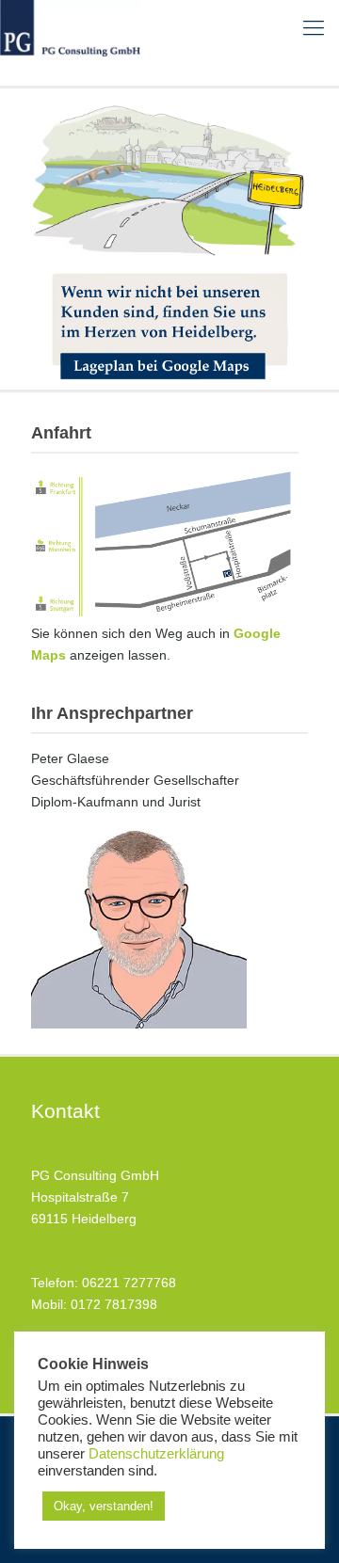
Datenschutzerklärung (156, 1453)
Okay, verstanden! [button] (103, 1506)
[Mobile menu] (314, 28)
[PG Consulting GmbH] (70, 28)
